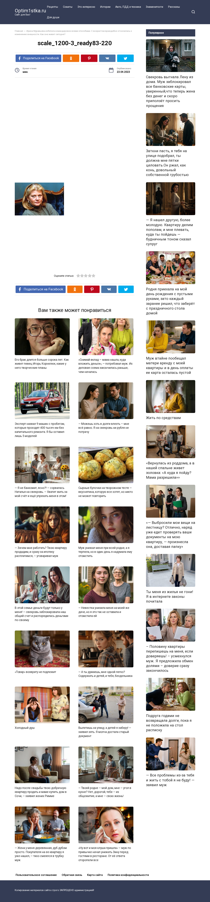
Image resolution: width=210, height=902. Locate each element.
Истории (105, 6)
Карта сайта (95, 875)
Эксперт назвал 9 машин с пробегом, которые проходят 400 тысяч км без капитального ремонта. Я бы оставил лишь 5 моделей (40, 429)
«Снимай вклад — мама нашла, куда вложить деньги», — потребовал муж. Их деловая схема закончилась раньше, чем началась (105, 366)
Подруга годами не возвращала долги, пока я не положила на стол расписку (169, 723)
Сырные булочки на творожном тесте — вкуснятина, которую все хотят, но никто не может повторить (105, 491)
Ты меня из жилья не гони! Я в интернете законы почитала (169, 596)
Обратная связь (72, 875)
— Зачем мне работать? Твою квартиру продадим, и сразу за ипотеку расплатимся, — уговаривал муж (41, 551)
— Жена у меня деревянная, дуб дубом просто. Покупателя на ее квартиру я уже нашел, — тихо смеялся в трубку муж (41, 854)
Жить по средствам (163, 418)
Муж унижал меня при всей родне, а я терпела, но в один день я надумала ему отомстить (105, 551)
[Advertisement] (75, 106)
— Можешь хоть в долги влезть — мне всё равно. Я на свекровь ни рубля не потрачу (103, 427)
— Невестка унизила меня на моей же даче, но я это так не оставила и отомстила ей (103, 612)
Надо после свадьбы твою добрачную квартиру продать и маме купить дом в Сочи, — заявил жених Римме (41, 791)
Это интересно (86, 6)
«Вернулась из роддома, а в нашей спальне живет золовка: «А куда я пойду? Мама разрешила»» (170, 470)
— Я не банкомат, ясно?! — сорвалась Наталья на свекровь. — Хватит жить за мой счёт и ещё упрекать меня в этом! (41, 491)
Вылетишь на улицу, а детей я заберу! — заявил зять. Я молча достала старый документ (104, 732)
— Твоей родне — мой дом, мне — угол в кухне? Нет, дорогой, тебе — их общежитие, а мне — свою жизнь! (104, 791)
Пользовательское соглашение (36, 875)
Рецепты (52, 6)
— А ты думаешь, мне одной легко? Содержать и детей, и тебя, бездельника (105, 674)
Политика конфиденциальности (128, 875)
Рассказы (174, 6)
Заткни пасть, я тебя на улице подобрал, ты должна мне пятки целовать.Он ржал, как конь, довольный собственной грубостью (167, 163)
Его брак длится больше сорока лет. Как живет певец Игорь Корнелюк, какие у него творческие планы (42, 363)
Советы (68, 6)
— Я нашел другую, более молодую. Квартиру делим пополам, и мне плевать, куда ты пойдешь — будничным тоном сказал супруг (169, 232)
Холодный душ (25, 727)
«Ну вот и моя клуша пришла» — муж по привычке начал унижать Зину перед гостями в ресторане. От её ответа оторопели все (104, 854)
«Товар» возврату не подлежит (35, 672)
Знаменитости (154, 6)
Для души (53, 17)
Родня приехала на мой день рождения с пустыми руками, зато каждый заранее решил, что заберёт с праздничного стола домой (170, 301)
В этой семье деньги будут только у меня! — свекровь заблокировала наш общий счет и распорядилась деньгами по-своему (41, 614)
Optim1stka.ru (30, 10)
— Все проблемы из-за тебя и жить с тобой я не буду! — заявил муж (170, 780)
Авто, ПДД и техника (128, 6)
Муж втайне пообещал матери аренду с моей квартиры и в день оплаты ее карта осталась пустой (169, 365)
